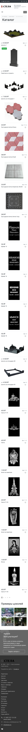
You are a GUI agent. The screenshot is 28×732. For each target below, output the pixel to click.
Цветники (4, 680)
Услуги (3, 707)
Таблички (4, 687)
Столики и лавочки (7, 682)
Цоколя (3, 676)
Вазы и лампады (6, 684)
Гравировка (4, 693)
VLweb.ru (16, 669)
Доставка (4, 701)
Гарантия (3, 705)
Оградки (3, 689)
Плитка (3, 678)
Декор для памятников (8, 691)
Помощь (3, 699)
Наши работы (5, 714)
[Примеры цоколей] (7, 612)
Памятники (4, 674)
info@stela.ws (7, 725)
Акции (3, 710)
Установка (4, 703)
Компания (4, 697)
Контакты (4, 712)
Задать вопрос (13, 651)
